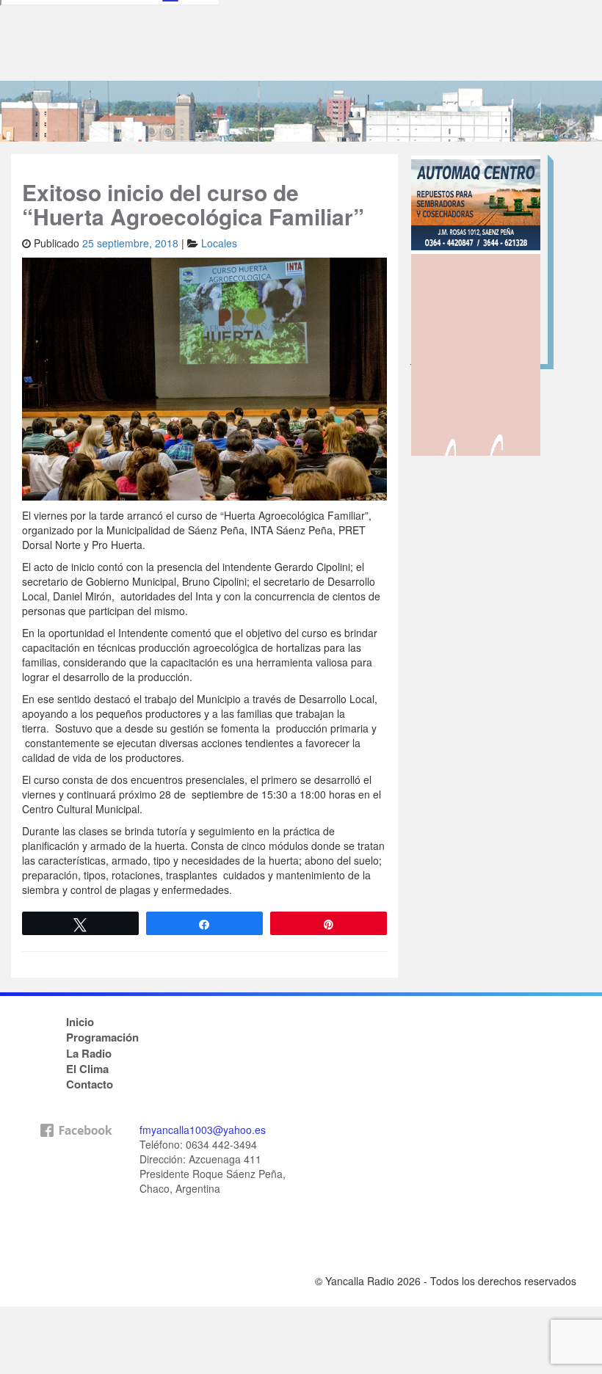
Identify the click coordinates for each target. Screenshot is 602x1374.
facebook (76, 1194)
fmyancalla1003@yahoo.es (202, 1129)
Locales (219, 243)
